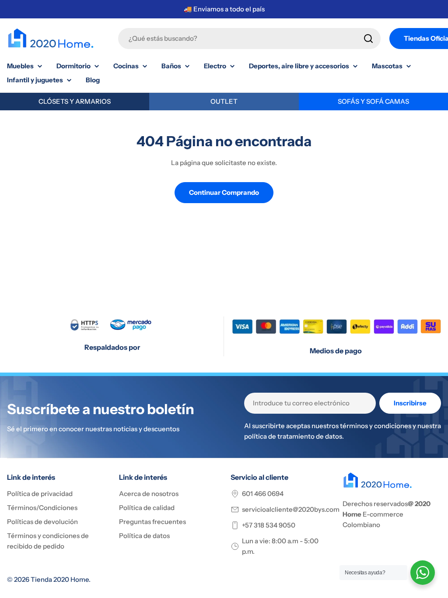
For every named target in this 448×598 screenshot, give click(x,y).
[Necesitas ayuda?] (422, 572)
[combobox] (249, 38)
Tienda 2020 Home (60, 579)
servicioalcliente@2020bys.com (291, 509)
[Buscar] (368, 38)
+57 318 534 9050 (268, 525)
